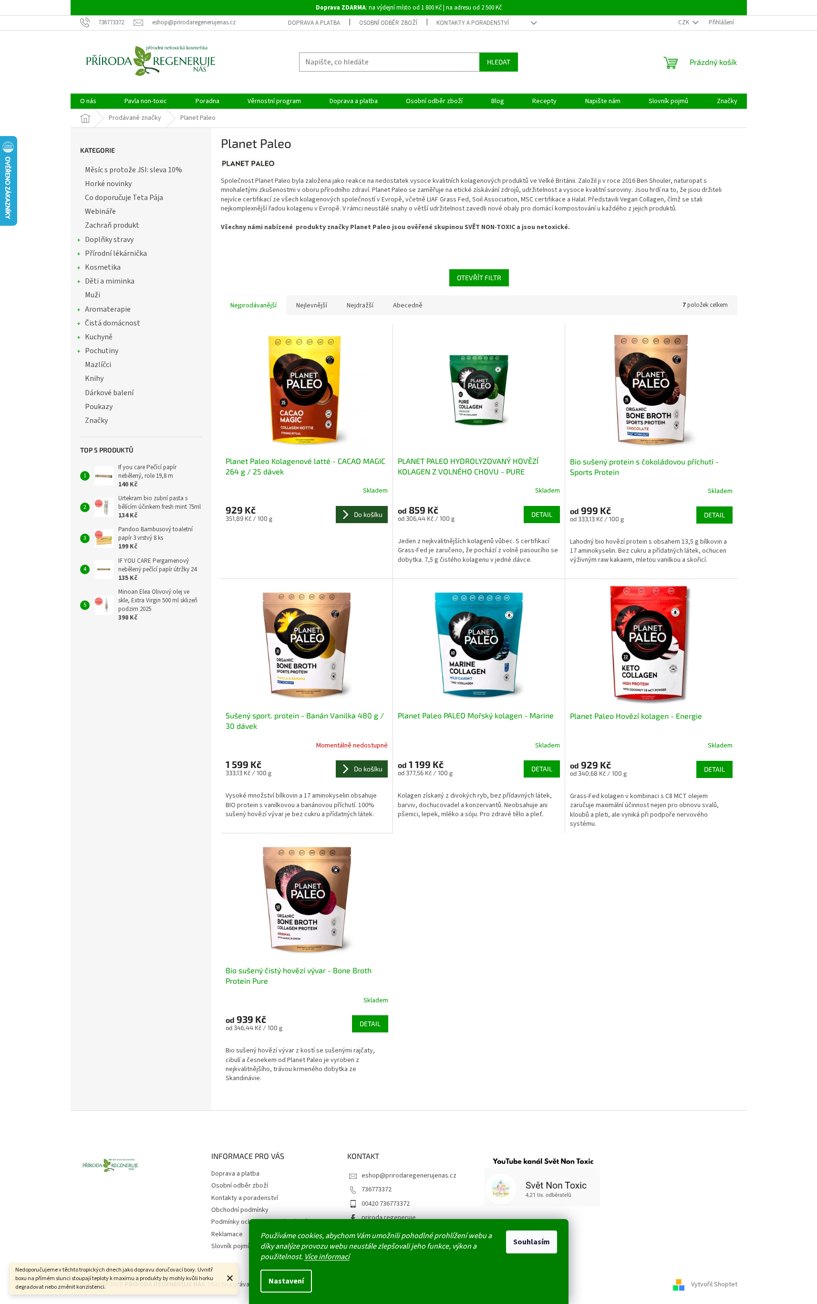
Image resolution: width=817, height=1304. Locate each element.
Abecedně (408, 305)
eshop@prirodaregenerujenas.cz (409, 1175)
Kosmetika (103, 267)
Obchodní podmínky (240, 1210)
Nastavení (286, 1281)
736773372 (377, 1189)
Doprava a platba (314, 23)
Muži (92, 295)
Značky (96, 420)
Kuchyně (99, 337)
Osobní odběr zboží (388, 23)
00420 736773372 (386, 1204)
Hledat (498, 62)
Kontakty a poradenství (472, 23)
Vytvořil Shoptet (714, 1284)
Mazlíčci (98, 364)
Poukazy (99, 406)
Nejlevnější (311, 305)
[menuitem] (88, 101)
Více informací (327, 1256)
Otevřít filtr (479, 277)
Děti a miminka (109, 281)
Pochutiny (101, 351)
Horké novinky (108, 184)
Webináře (100, 211)
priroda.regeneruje (389, 1217)
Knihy (94, 378)
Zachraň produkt (112, 225)
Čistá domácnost (112, 323)
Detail (541, 514)
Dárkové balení (109, 393)
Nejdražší (360, 305)
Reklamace (227, 1234)
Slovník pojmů (231, 1246)
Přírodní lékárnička (116, 253)
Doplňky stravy (109, 239)
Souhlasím (531, 1242)
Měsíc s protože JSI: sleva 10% (133, 170)
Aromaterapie (108, 309)
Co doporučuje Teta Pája (124, 197)
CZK (684, 22)
